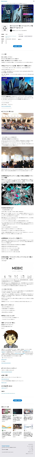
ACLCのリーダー (30, 451)
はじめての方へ (30, 444)
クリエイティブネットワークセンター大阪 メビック (10, 37)
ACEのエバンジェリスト (29, 453)
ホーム (2, 3)
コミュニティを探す (30, 446)
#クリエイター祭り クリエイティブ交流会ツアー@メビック (18, 3)
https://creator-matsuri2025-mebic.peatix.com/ (8, 393)
